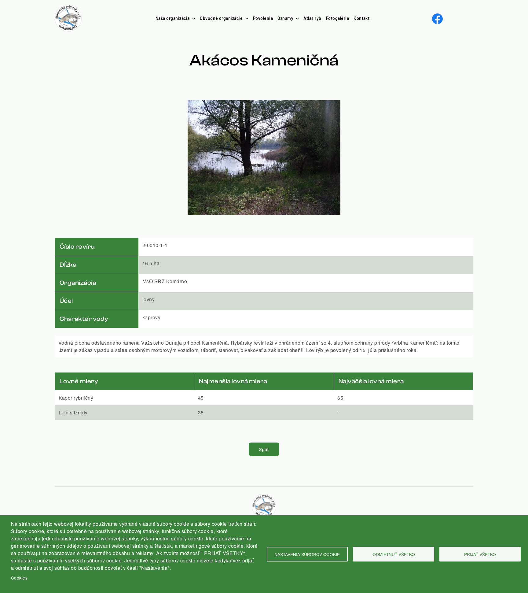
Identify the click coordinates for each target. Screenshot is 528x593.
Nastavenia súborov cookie (307, 554)
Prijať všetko (480, 554)
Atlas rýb (312, 18)
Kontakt (361, 18)
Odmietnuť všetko (393, 554)
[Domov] (68, 8)
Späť (264, 449)
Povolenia (263, 18)
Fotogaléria (337, 18)
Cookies (19, 578)
